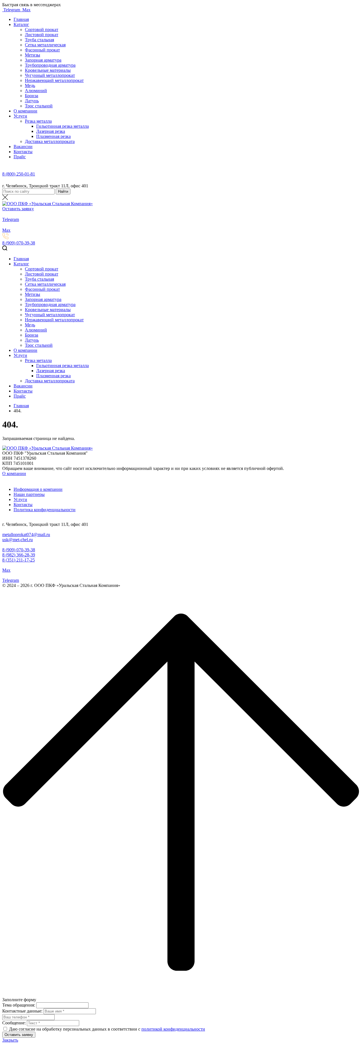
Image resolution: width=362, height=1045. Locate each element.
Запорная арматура (43, 60)
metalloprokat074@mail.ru (26, 534)
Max (26, 9)
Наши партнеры (29, 494)
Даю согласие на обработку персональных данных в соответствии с (75, 1029)
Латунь (32, 100)
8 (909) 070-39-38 (18, 242)
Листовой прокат (41, 34)
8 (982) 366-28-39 (18, 554)
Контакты (23, 151)
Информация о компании (38, 489)
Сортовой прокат (41, 29)
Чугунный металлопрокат (50, 75)
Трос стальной (39, 105)
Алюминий (36, 90)
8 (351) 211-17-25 (18, 560)
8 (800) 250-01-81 (18, 174)
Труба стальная (39, 39)
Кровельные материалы (48, 70)
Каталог (21, 24)
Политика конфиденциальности (45, 509)
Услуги (20, 116)
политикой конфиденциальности (173, 1029)
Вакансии (23, 146)
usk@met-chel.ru (17, 539)
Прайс (20, 156)
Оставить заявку (18, 208)
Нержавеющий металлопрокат (54, 80)
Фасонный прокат (42, 49)
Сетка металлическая (45, 44)
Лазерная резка (50, 131)
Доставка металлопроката (50, 141)
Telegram (11, 9)
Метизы (32, 55)
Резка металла (38, 121)
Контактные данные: (22, 1011)
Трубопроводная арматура (50, 65)
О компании (25, 111)
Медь (30, 85)
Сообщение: (14, 1022)
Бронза (31, 95)
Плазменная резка (53, 136)
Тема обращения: (18, 1005)
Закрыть (10, 1040)
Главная (21, 19)
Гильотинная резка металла (62, 126)
